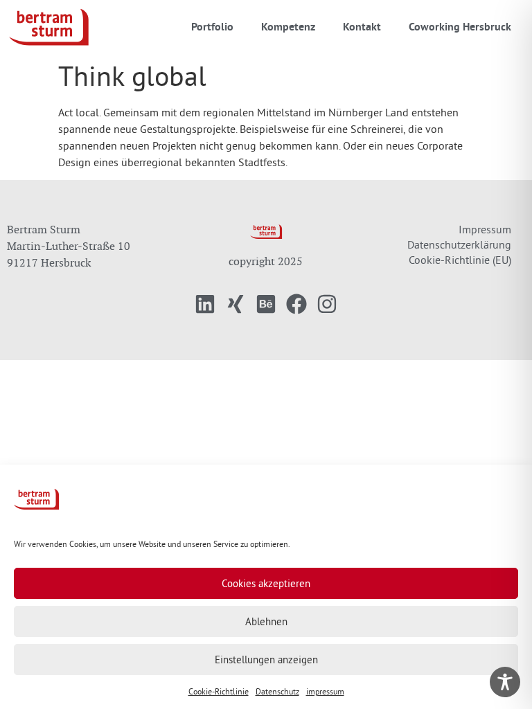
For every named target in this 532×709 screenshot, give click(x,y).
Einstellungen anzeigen (266, 659)
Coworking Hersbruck (460, 26)
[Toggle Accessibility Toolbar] (505, 682)
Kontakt (362, 26)
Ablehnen (266, 621)
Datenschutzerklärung (459, 244)
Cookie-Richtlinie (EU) (460, 260)
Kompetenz (288, 26)
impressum (325, 691)
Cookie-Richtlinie (218, 691)
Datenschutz (277, 691)
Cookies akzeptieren (266, 583)
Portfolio (212, 26)
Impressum (485, 229)
